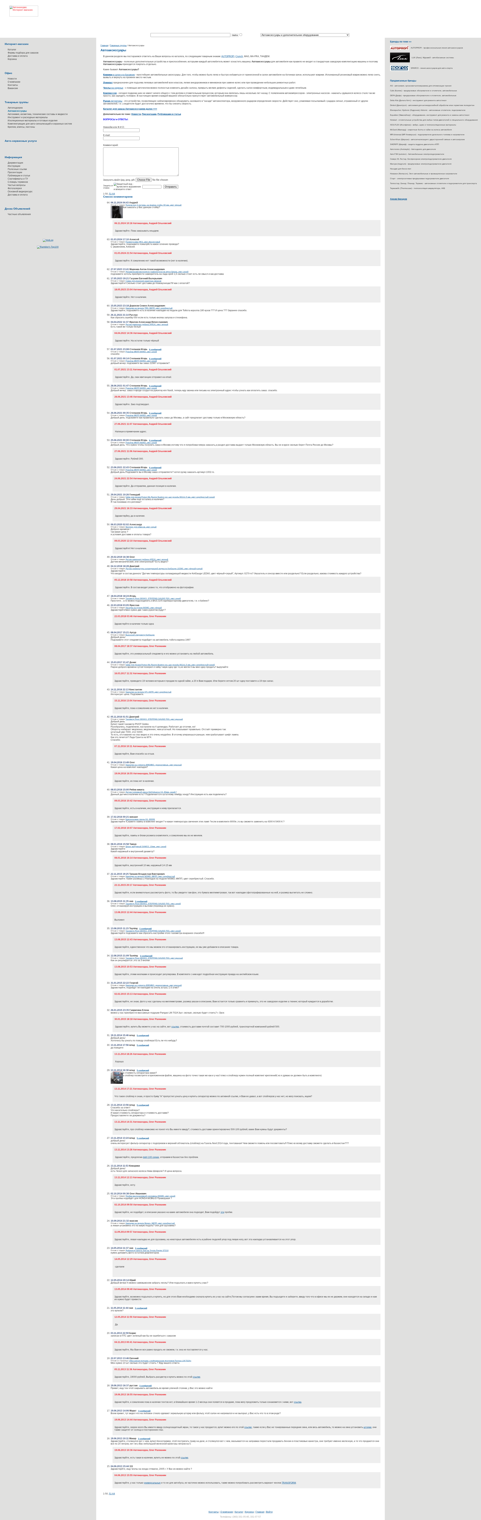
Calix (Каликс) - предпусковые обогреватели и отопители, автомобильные (423, 91)
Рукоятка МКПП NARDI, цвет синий (141, 352)
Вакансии (13, 88)
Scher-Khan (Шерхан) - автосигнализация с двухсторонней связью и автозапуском (427, 139)
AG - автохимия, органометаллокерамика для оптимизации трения (420, 86)
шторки (367, 1427)
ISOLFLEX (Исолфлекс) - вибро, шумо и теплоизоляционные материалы (423, 125)
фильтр (246, 35)
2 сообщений (145, 929)
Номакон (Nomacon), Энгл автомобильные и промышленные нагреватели (423, 174)
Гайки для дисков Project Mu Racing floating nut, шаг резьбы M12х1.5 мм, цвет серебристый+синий (170, 497)
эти (222, 1212)
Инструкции (14, 166)
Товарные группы (118, 45)
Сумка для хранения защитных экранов (143, 281)
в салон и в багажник (119, 74)
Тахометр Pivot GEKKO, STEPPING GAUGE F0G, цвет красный (154, 719)
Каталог (12, 49)
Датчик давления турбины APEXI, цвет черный (147, 324)
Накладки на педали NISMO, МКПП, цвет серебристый (150, 876)
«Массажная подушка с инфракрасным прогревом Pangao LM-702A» (160, 1361)
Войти (269, 1512)
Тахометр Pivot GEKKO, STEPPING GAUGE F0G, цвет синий (153, 598)
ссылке (196, 1377)
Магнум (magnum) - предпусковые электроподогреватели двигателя (420, 164)
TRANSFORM (289, 1483)
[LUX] (400, 62)
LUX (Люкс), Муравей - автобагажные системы (433, 58)
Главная (104, 45)
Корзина (12, 59)
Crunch (239, 56)
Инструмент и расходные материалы (28, 117)
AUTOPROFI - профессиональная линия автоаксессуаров (437, 48)
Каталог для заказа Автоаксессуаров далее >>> (130, 109)
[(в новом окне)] (117, 217)
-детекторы (112, 101)
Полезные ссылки (17, 169)
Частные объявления (19, 214)
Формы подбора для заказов (23, 52)
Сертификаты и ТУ (18, 178)
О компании (14, 82)
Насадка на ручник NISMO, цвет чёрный (144, 608)
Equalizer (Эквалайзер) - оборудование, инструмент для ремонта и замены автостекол (429, 115)
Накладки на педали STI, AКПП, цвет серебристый (148, 692)
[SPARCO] (399, 70)
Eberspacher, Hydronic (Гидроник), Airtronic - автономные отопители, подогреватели (427, 110)
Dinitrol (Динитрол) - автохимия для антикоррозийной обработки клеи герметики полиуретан (432, 105)
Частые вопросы (17, 185)
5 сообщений (143, 1035)
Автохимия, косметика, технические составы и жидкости (38, 114)
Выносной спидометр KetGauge (140, 635)
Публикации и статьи (19, 175)
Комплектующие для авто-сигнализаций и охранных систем (40, 123)
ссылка (175, 1026)
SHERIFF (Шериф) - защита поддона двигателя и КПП (414, 144)
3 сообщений (141, 901)
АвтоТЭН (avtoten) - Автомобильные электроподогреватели (417, 154)
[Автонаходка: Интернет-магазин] (19, 8)
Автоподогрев (15, 107)
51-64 (112, 193)
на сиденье (113, 88)
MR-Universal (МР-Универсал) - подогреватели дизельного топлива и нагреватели (427, 135)
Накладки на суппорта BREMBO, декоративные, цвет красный (154, 765)
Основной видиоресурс (20, 191)
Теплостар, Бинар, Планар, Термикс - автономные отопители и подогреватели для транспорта (433, 183)
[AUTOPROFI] (399, 49)
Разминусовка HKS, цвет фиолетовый (143, 242)
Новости (12, 78)
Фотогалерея (15, 188)
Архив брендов (398, 199)
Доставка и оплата (18, 56)
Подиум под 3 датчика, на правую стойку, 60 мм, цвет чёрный (154, 205)
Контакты (13, 85)
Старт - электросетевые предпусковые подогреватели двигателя (419, 178)
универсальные (152, 1483)
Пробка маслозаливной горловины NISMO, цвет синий (150, 1196)
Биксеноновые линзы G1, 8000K (140, 819)
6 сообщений (155, 349)
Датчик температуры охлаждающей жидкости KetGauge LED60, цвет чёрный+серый (164, 569)
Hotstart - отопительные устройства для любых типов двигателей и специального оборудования (434, 120)
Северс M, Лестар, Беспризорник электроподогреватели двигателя (421, 159)
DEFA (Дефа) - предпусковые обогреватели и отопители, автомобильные (423, 95)
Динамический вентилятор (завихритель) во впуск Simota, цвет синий (157, 272)
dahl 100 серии (151, 1157)
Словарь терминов (18, 182)
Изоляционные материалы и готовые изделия (32, 120)
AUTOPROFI (227, 56)
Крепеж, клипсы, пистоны (21, 127)
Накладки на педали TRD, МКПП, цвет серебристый (149, 308)
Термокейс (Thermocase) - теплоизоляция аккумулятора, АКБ (417, 188)
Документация (15, 163)
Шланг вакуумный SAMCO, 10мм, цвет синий (146, 846)
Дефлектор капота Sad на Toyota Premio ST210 (147, 1250)
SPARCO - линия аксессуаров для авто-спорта (432, 68)
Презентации (15, 172)
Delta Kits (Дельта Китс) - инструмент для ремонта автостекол (418, 100)
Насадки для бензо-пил (400, 169)
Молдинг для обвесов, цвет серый (141, 527)
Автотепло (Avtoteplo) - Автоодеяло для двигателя (413, 149)
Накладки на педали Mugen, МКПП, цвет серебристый (150, 1223)
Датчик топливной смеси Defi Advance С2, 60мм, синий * (151, 792)
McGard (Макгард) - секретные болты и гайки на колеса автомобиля (421, 130)
